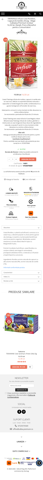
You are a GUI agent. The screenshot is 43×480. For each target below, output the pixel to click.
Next (39, 66)
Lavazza (21, 441)
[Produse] (3, 14)
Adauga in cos (27, 159)
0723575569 (22, 426)
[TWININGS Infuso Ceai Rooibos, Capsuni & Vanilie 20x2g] (21, 64)
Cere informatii (29, 179)
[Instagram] (24, 412)
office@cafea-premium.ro (22, 429)
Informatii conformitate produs (14, 267)
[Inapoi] (1, 19)
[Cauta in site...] (40, 14)
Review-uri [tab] (8, 281)
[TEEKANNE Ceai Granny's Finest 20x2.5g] (21, 323)
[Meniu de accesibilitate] (39, 463)
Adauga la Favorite (12, 179)
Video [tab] (7, 277)
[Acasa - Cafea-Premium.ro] (21, 6)
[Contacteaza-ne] (29, 14)
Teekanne (21, 351)
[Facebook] (19, 412)
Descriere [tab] (7, 227)
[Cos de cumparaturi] (35, 14)
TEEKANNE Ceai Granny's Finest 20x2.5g (21, 354)
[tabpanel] (21, 64)
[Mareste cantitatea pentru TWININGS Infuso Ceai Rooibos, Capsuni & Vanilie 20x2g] (16, 159)
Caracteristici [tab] (8, 272)
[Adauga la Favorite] (30, 367)
